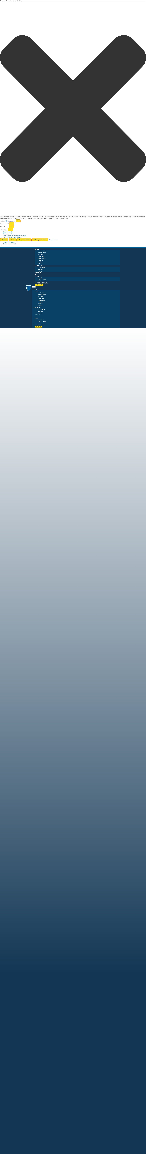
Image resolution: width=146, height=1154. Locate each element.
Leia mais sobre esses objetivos (12, 237)
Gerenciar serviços (8, 234)
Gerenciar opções (8, 232)
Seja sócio (41, 278)
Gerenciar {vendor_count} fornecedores (14, 235)
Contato (39, 285)
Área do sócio (42, 321)
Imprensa (40, 305)
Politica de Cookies (8, 242)
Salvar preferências (40, 240)
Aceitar (4, 240)
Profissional (41, 267)
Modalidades (41, 258)
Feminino (40, 269)
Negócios (40, 262)
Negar (13, 240)
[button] (73, 109)
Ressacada (41, 256)
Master (40, 313)
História (40, 254)
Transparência (42, 253)
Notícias (38, 273)
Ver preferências (24, 240)
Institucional (42, 251)
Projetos (40, 260)
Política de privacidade (9, 244)
